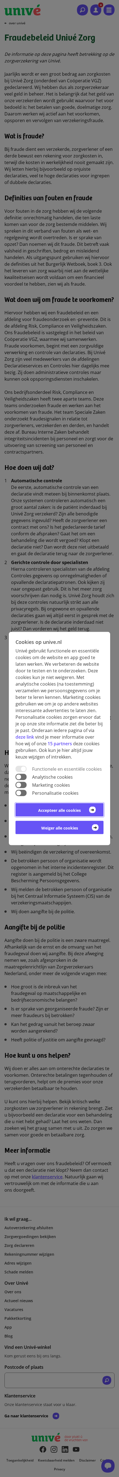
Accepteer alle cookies (59, 810)
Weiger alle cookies (59, 828)
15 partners (60, 743)
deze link (24, 737)
